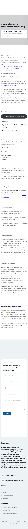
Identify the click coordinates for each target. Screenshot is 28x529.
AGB (4, 492)
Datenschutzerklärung (8, 495)
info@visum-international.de (10, 513)
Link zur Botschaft (17, 306)
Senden (7, 413)
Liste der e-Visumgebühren (9, 85)
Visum (4, 489)
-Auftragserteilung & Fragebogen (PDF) (14, 116)
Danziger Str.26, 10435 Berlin (10, 507)
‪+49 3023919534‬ (15, 68)
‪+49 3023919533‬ (7, 66)
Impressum (5, 498)
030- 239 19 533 (7, 510)
